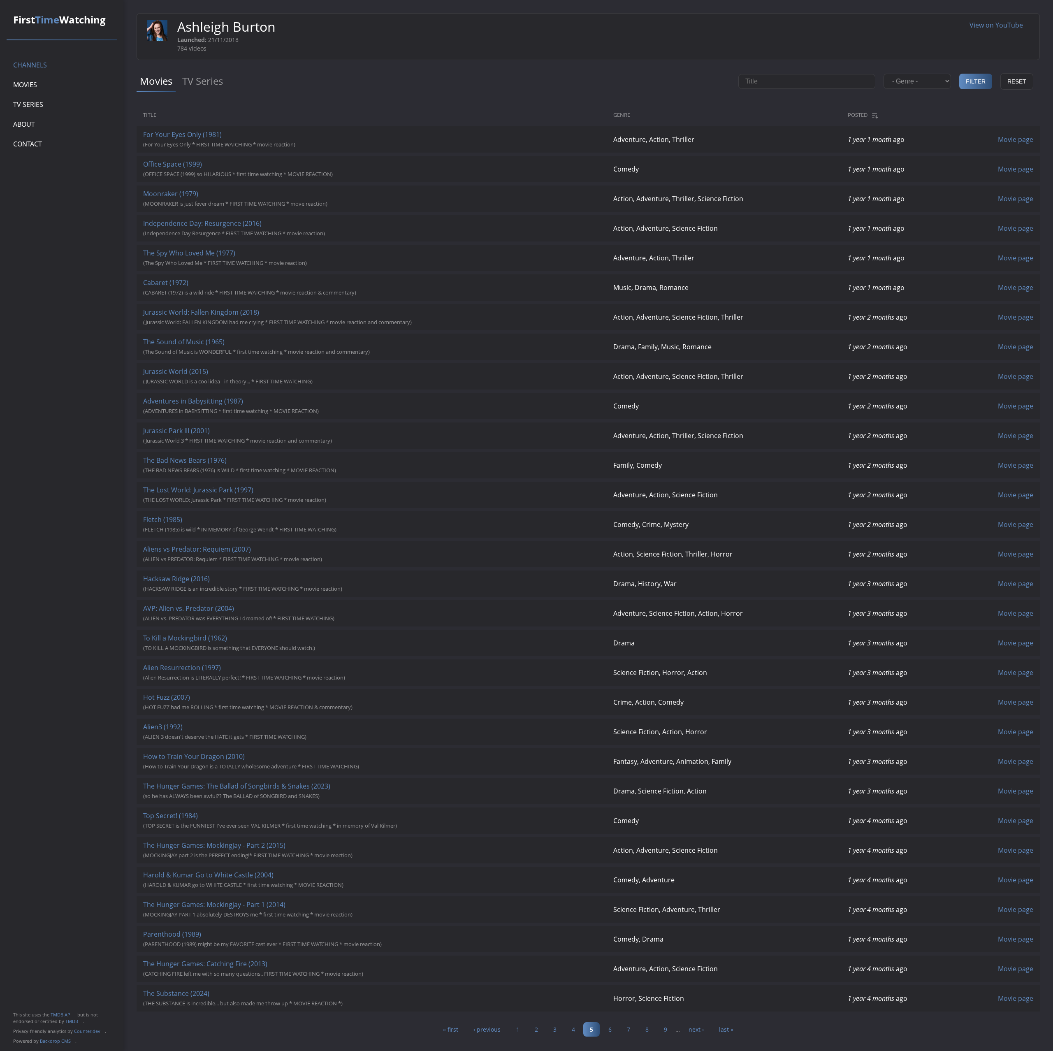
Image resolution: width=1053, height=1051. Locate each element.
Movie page (1015, 139)
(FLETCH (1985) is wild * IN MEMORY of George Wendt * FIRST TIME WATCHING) (250, 524)
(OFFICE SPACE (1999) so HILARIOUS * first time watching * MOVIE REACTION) (249, 169)
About (24, 124)
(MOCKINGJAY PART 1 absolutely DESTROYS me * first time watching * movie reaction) (258, 909)
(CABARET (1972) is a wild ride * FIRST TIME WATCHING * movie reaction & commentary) (260, 287)
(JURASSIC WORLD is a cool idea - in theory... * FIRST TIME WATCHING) (238, 376)
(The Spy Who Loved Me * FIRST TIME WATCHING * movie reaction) (236, 257)
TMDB (74, 1021)
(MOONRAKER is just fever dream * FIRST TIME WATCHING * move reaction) (246, 198)
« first (450, 1029)
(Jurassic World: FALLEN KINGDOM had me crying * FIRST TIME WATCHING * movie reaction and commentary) (288, 317)
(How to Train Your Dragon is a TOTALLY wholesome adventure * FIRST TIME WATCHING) (262, 761)
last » (726, 1029)
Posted (857, 114)
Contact (27, 143)
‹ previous (487, 1029)
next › (696, 1029)
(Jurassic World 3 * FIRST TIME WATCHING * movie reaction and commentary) (248, 435)
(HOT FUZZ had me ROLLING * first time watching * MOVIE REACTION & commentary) (258, 702)
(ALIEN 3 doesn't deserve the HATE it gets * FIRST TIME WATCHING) (235, 731)
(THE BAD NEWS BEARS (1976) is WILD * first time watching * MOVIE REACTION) (250, 465)
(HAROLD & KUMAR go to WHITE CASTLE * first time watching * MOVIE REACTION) (254, 879)
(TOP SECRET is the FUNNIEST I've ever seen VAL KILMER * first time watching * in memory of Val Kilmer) (281, 820)
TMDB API (63, 1015)
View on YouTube (1000, 25)
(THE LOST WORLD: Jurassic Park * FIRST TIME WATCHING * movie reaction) (245, 494)
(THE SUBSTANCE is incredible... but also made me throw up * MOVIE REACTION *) (253, 998)
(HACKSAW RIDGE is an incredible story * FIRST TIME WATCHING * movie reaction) (253, 583)
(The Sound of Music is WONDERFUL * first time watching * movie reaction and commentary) (267, 346)
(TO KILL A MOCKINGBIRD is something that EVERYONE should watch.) (240, 642)
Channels (30, 65)
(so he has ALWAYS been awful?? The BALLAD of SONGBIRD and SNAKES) (242, 791)
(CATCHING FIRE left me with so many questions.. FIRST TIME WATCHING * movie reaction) (264, 968)
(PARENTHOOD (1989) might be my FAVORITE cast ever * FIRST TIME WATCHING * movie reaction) (273, 939)
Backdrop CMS (57, 1041)
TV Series (28, 104)
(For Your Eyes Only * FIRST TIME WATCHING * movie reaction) (230, 139)
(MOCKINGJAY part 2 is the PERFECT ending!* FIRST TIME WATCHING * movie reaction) (258, 850)
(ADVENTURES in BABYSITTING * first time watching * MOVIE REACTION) (242, 406)
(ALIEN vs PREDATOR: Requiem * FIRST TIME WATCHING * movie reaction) (243, 554)
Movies (25, 84)
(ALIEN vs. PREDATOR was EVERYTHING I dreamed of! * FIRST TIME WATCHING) (249, 613)
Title (149, 114)
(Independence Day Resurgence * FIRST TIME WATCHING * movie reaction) (245, 228)
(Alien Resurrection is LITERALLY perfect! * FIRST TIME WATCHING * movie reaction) (255, 672)
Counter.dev (89, 1031)
